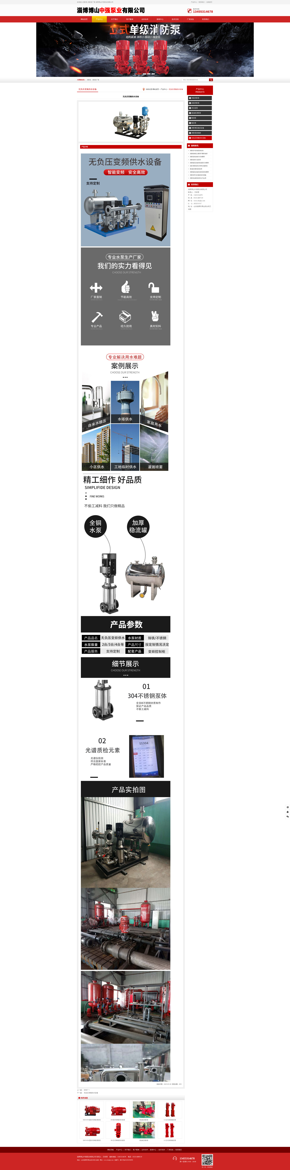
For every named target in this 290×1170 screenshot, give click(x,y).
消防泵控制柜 (196, 133)
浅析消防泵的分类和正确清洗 (199, 166)
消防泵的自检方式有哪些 (197, 156)
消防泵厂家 (95, 80)
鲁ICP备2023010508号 (126, 1160)
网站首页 (84, 19)
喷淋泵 (193, 118)
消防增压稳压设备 (197, 128)
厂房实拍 (190, 19)
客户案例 (129, 19)
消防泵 (89, 80)
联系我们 (202, 2)
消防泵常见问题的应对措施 (198, 175)
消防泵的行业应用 (195, 160)
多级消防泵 (195, 103)
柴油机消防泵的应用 (196, 169)
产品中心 (194, 2)
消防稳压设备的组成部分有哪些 (199, 163)
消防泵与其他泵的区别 (196, 150)
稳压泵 (193, 123)
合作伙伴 (144, 19)
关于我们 (114, 19)
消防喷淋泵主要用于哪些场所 (199, 153)
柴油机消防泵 (196, 113)
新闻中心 (160, 19)
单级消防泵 (195, 98)
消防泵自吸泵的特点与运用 (198, 178)
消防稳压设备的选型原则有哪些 (199, 172)
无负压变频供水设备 (198, 138)
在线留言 (209, 2)
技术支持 (175, 19)
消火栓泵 (194, 108)
